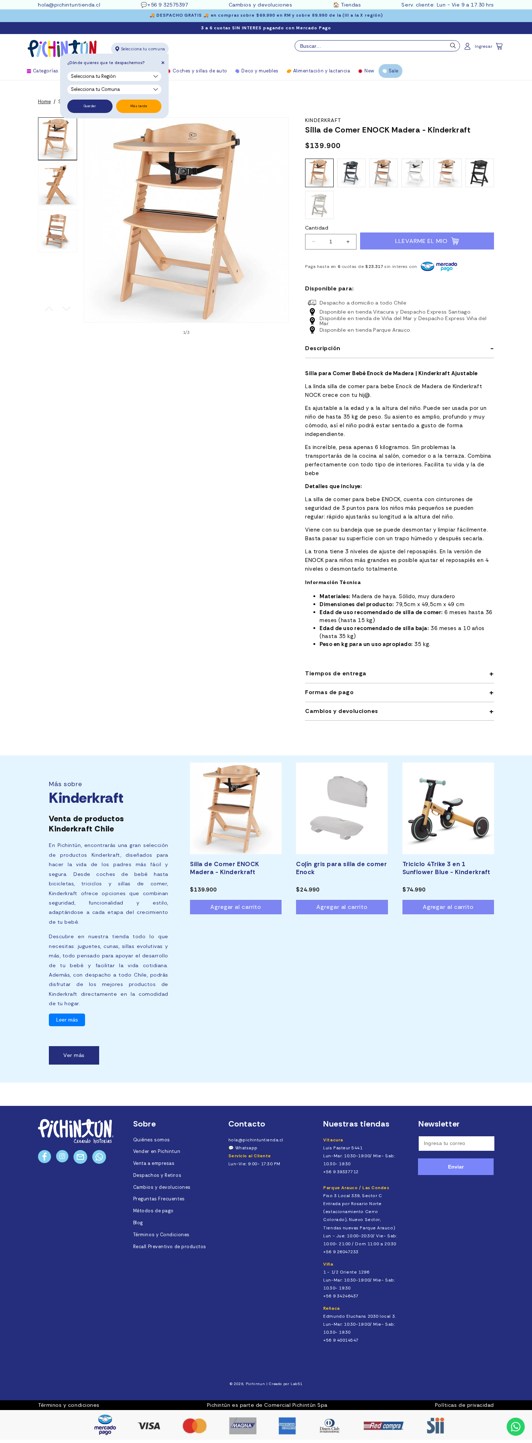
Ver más (74, 1055)
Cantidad (316, 228)
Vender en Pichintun (156, 1151)
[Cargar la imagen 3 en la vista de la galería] (57, 231)
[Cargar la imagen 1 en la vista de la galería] (57, 138)
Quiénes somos (151, 1140)
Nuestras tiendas (356, 1124)
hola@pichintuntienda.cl (69, 4)
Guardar (90, 106)
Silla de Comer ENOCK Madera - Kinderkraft (224, 868)
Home (44, 102)
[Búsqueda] (453, 47)
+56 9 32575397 (167, 4)
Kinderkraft (323, 120)
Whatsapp (246, 1148)
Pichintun (255, 1383)
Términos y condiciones (69, 1405)
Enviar (456, 1167)
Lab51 (296, 1383)
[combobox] (377, 46)
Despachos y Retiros (157, 1175)
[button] (500, 48)
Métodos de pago (153, 1211)
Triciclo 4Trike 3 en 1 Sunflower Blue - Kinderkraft (446, 868)
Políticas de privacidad (464, 1405)
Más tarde (138, 106)
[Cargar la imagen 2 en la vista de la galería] (57, 185)
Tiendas (351, 4)
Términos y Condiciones (161, 1235)
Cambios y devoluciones (260, 4)
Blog (138, 1223)
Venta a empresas (154, 1163)
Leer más (67, 1020)
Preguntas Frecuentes (159, 1199)
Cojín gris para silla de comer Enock (341, 868)
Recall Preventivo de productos (169, 1247)
